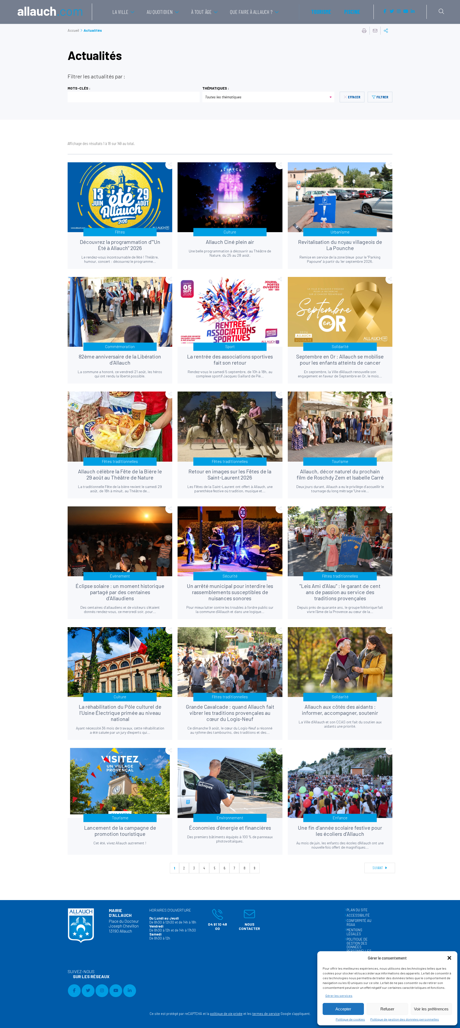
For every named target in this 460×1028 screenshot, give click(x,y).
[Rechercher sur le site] (441, 11)
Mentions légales (354, 932)
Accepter (343, 1009)
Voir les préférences (431, 1009)
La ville (120, 12)
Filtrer (382, 97)
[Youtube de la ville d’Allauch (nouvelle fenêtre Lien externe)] (406, 11)
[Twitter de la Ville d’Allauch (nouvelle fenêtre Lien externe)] (392, 11)
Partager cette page (386, 31)
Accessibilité (358, 915)
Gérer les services (338, 995)
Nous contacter (246, 919)
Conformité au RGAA (359, 922)
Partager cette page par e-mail (375, 31)
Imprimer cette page (364, 31)
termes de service (266, 1013)
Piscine (352, 12)
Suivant (378, 867)
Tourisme (321, 12)
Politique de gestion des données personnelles (404, 1019)
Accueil (73, 30)
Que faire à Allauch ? (251, 12)
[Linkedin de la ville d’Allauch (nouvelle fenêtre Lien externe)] (412, 11)
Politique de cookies (350, 1019)
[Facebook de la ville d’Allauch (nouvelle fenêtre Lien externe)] (385, 11)
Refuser (387, 1009)
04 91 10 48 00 (214, 919)
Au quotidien (160, 12)
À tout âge (201, 12)
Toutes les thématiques (223, 97)
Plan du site (357, 910)
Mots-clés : (79, 88)
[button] (449, 958)
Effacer (354, 97)
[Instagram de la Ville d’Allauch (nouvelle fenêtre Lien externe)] (399, 11)
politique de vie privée (226, 1013)
